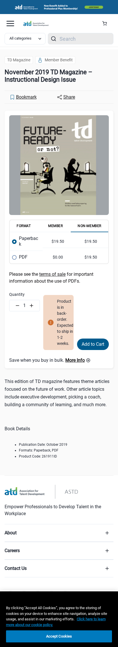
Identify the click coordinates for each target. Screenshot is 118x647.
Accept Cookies (59, 636)
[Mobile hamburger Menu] (10, 23)
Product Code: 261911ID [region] (38, 456)
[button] (78, 360)
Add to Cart (93, 344)
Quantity (17, 294)
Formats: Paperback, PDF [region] (38, 450)
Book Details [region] (17, 428)
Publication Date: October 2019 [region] (43, 445)
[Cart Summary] (106, 23)
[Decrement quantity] (17, 305)
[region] (59, 619)
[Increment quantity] (31, 305)
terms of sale (52, 274)
